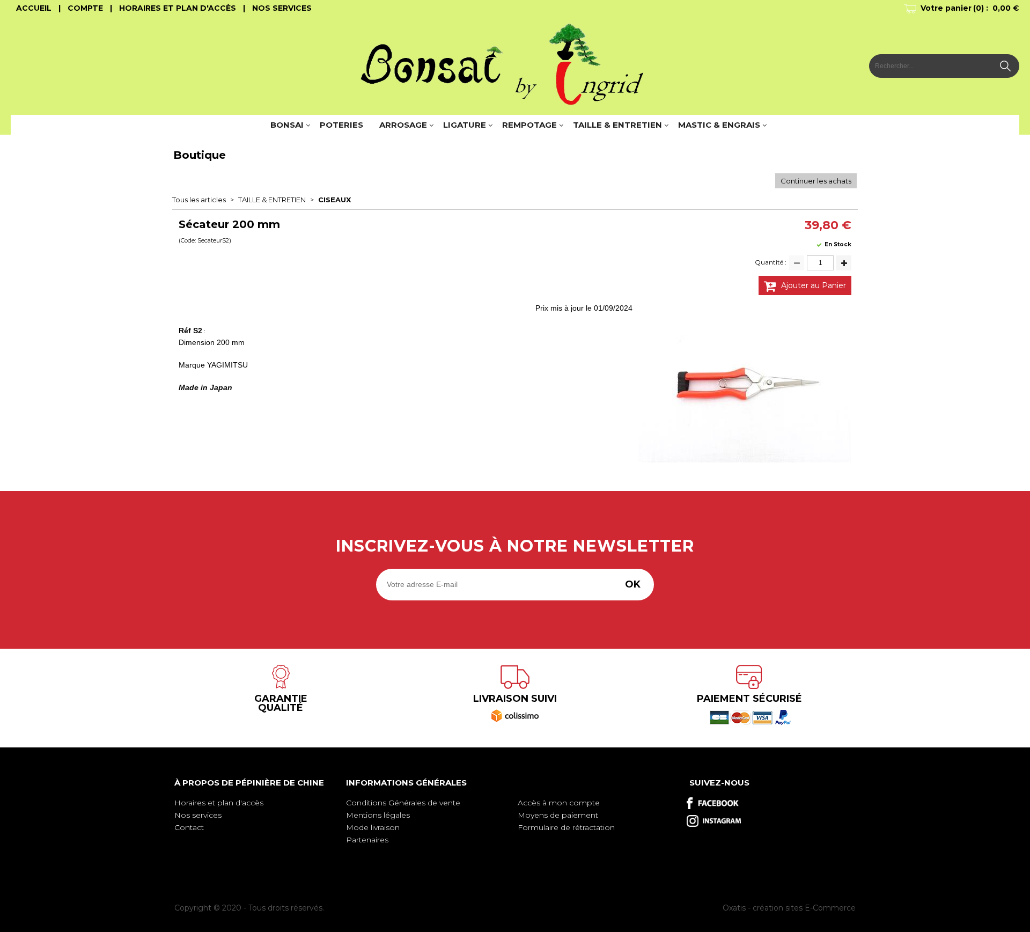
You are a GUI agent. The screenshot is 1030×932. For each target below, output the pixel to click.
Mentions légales (378, 815)
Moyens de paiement (558, 815)
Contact (189, 827)
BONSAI (287, 125)
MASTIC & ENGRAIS (719, 125)
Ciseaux (334, 199)
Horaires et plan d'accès (218, 803)
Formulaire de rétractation (566, 827)
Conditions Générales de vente (403, 803)
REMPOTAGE (529, 125)
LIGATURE (464, 125)
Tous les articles (199, 199)
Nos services (198, 815)
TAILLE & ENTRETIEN (617, 125)
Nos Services (282, 8)
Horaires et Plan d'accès (177, 8)
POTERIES (341, 125)
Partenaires (367, 840)
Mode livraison (373, 827)
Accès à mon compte (559, 803)
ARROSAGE (403, 125)
